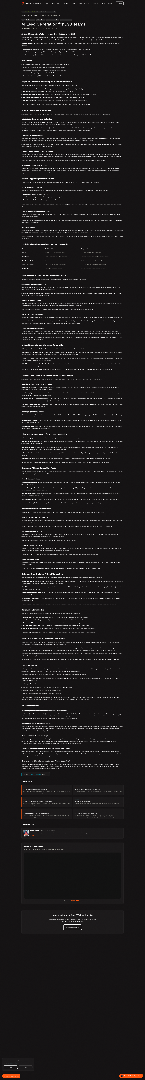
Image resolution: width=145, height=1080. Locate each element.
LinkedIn (32, 835)
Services (46, 3)
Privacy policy (13, 1063)
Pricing (110, 3)
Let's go (119, 3)
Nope (25, 1067)
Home (23, 15)
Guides (36, 15)
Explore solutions (72, 927)
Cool (10, 1067)
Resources (96, 3)
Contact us (75, 900)
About (104, 3)
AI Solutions (55, 3)
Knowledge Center (84, 3)
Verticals (73, 3)
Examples (65, 3)
